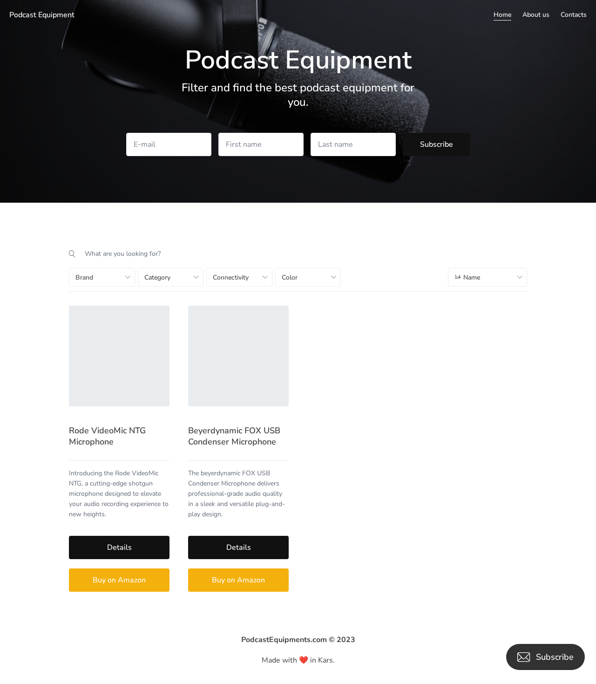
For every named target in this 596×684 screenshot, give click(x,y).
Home (502, 14)
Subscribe (436, 144)
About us (535, 14)
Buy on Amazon (119, 580)
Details (119, 547)
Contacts (574, 14)
